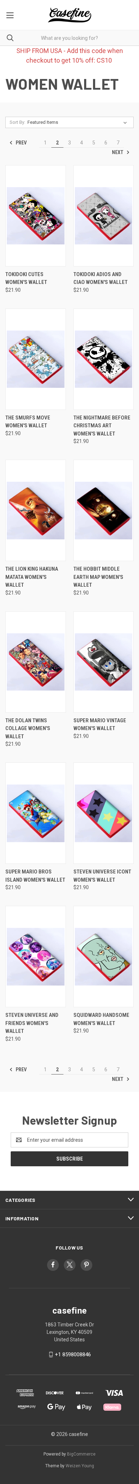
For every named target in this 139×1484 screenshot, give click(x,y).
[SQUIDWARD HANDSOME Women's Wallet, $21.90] (104, 956)
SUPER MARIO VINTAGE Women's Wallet (99, 724)
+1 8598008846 (73, 1354)
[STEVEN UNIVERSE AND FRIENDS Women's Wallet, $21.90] (36, 956)
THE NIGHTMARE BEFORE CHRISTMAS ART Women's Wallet (101, 425)
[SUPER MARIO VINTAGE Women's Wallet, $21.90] (104, 662)
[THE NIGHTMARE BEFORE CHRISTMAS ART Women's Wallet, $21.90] (104, 359)
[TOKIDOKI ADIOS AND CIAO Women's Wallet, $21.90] (104, 216)
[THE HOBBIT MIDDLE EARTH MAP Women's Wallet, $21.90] (104, 510)
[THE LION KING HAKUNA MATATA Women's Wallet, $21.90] (36, 510)
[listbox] (78, 122)
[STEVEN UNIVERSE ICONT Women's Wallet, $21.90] (104, 813)
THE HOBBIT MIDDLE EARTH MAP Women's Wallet (98, 577)
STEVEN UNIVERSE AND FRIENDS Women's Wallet (31, 1023)
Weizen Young (80, 1465)
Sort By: (17, 122)
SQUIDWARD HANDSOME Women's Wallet (101, 1019)
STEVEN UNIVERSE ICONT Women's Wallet (102, 875)
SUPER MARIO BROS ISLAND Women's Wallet (35, 875)
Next (118, 152)
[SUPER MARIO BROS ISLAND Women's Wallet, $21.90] (36, 813)
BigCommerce (81, 1454)
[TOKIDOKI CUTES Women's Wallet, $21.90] (36, 216)
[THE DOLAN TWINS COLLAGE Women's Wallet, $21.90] (36, 662)
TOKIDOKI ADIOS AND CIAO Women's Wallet (100, 278)
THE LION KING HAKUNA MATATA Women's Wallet (31, 577)
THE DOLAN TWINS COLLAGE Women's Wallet (27, 728)
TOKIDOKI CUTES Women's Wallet (26, 278)
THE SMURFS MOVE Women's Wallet (27, 421)
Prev (21, 143)
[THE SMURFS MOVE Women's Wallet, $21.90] (36, 359)
